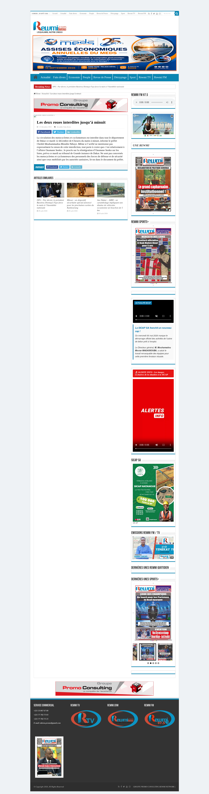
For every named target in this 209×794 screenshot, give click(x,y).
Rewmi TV (131, 13)
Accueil (54, 13)
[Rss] (149, 13)
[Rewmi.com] (50, 26)
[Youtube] (157, 13)
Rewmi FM (142, 13)
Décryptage (114, 13)
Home (38, 94)
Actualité (63, 13)
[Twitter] (154, 13)
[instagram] (160, 13)
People (91, 13)
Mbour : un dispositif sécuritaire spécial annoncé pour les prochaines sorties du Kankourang (80, 204)
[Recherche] (177, 13)
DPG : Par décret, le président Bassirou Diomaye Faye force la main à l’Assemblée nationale (88, 87)
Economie (83, 13)
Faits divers (73, 13)
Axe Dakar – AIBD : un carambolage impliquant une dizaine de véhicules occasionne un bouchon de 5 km (110, 205)
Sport (123, 13)
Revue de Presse (102, 13)
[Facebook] (151, 13)
